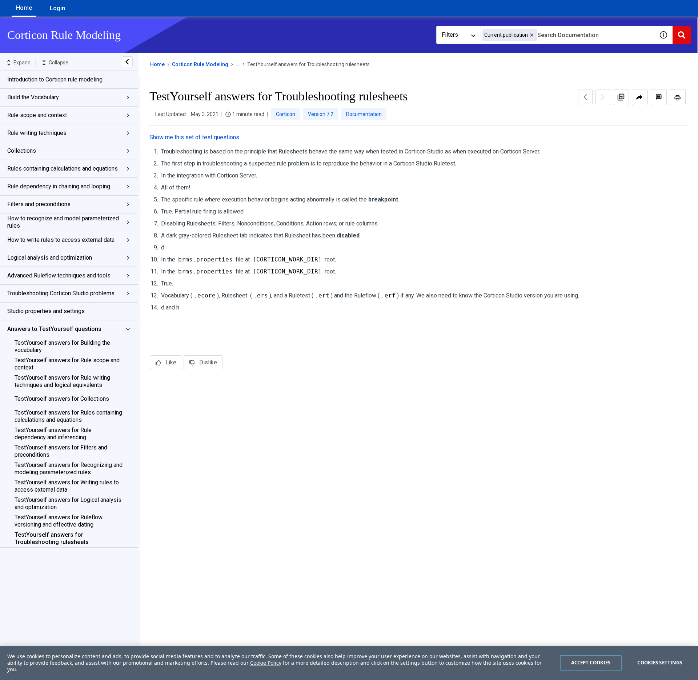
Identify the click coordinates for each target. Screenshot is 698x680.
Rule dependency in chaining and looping (58, 186)
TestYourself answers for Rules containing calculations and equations (68, 416)
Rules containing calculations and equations (62, 168)
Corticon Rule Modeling (200, 64)
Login (57, 8)
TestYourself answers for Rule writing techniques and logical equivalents (62, 381)
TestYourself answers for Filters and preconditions (61, 451)
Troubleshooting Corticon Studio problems (61, 293)
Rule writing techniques (37, 132)
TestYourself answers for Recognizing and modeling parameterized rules (69, 468)
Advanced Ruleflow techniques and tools (59, 275)
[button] (531, 35)
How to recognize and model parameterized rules (63, 222)
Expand (22, 62)
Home (24, 7)
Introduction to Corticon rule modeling (55, 79)
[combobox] (567, 35)
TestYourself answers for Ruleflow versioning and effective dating (59, 521)
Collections (21, 150)
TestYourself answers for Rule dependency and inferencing (53, 434)
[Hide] (127, 61)
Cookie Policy (265, 662)
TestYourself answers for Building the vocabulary (62, 346)
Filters (450, 34)
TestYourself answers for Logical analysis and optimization (68, 503)
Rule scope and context (37, 115)
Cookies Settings (659, 662)
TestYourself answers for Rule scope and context (67, 364)
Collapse (58, 62)
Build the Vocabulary (33, 97)
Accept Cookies (591, 662)
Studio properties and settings (46, 311)
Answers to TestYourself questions (54, 328)
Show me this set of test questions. (194, 137)
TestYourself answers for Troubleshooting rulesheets (52, 538)
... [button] (238, 64)
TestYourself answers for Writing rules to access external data (67, 486)
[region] (349, 663)
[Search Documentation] (682, 35)
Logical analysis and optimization (49, 257)
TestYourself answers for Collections (62, 398)
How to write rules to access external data (61, 239)
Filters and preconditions (39, 204)
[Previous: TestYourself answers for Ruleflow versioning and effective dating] (585, 97)
